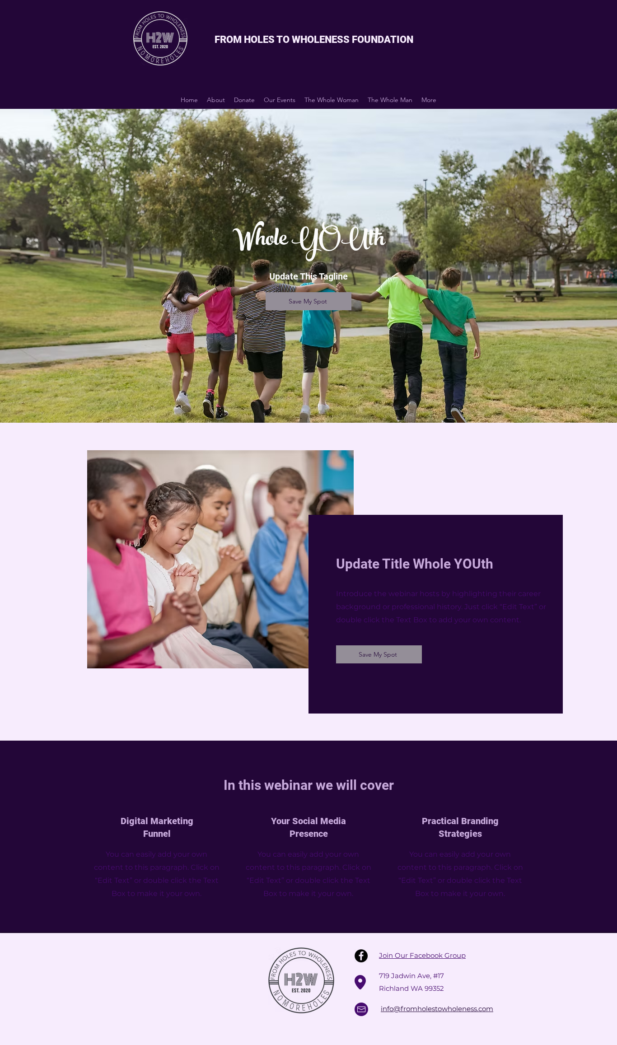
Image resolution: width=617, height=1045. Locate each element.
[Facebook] (361, 955)
